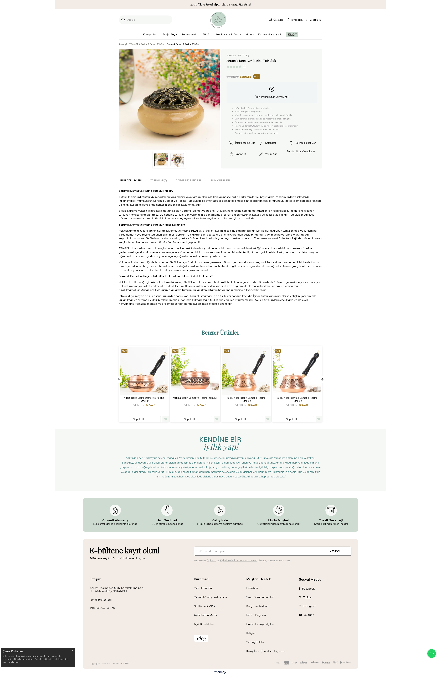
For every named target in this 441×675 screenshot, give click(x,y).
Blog (201, 638)
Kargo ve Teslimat (258, 606)
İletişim (250, 633)
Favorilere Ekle (165, 419)
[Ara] (123, 19)
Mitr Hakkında (203, 588)
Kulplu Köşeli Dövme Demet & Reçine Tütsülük (296, 399)
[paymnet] (313, 663)
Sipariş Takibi (255, 642)
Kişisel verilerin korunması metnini (238, 560)
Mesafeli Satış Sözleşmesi (210, 597)
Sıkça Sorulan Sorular (260, 597)
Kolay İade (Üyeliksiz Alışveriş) (265, 651)
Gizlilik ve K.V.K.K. (205, 606)
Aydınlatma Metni (205, 615)
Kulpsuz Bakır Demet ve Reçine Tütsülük (195, 397)
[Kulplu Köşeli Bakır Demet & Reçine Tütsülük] (246, 371)
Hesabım (252, 588)
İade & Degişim (256, 615)
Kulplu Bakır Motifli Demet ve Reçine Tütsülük (144, 399)
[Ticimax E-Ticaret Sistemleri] (220, 672)
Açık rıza (211, 560)
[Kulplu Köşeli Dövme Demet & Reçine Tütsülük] (297, 371)
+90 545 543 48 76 (102, 607)
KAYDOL (335, 551)
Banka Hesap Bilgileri (260, 624)
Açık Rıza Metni (204, 624)
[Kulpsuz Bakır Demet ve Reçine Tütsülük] (195, 371)
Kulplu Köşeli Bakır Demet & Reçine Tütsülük (246, 399)
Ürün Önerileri (219, 180)
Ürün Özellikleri (130, 180)
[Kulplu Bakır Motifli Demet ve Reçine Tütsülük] (144, 371)
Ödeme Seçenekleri (188, 180)
